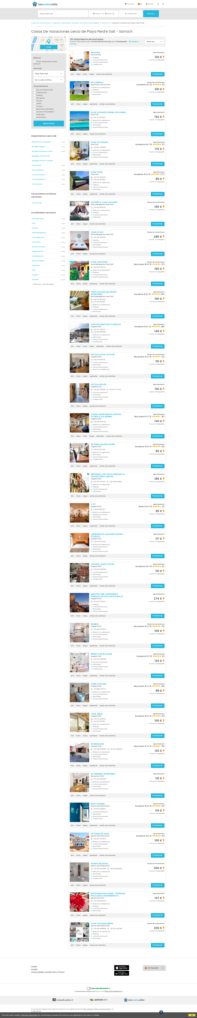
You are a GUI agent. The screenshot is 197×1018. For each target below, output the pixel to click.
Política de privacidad (102, 1009)
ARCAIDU (95, 52)
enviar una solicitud (104, 74)
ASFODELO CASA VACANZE (104, 202)
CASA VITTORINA (99, 142)
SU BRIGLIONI (97, 744)
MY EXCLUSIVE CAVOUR (103, 354)
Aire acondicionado (44, 90)
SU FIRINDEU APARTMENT (103, 773)
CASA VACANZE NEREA (102, 923)
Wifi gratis (40, 98)
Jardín (39, 103)
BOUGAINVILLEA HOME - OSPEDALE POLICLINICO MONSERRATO (108, 894)
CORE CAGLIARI (99, 684)
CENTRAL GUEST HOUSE (102, 564)
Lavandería (41, 117)
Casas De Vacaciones (40, 23)
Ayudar (151, 4)
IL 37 (93, 504)
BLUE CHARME (98, 803)
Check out (110, 14)
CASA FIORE (97, 172)
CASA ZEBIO (97, 713)
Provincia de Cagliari (90, 23)
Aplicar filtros (48, 123)
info (72, 74)
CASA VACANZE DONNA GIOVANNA (108, 112)
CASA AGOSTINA (99, 262)
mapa (48, 47)
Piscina (39, 101)
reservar (158, 74)
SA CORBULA (97, 82)
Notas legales (88, 1009)
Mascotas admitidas (45, 109)
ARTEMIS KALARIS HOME (103, 444)
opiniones (93, 104)
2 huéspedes (132, 14)
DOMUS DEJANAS (99, 863)
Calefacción (41, 92)
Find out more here (29, 1015)
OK (192, 1015)
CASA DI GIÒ (97, 232)
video (78, 74)
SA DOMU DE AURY (100, 833)
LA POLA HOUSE (98, 384)
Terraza (39, 106)
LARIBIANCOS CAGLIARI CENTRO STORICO (107, 535)
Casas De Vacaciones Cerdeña (66, 23)
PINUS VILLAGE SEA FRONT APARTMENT (104, 293)
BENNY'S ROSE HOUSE (101, 654)
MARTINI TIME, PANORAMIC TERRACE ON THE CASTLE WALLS (107, 595)
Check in (98, 14)
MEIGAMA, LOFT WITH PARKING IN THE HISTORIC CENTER (108, 475)
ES (141, 4)
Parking (39, 95)
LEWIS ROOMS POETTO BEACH (106, 324)
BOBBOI (95, 624)
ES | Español (153, 968)
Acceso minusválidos (45, 112)
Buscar (150, 14)
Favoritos (130, 4)
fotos (85, 74)
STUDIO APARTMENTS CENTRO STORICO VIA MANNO (106, 415)
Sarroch (105, 23)
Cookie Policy (36, 1011)
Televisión (40, 114)
